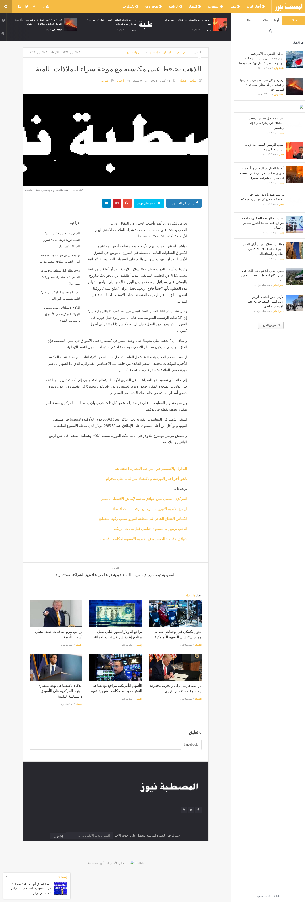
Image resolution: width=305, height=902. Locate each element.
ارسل (120, 80)
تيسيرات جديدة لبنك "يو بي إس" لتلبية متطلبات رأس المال (60, 295)
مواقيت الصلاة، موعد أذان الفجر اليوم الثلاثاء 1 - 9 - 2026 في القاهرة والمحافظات (263, 249)
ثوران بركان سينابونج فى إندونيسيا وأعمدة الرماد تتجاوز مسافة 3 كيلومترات (262, 84)
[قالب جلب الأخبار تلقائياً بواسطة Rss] (110, 863)
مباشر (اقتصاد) (136, 52)
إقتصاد (193, 6)
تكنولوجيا (129, 6)
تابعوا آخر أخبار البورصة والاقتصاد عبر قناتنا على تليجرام (146, 479)
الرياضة (174, 6)
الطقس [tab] (247, 20)
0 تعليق (137, 80)
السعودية (214, 6)
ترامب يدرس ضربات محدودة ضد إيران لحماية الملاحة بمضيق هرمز (60, 258)
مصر (233, 6)
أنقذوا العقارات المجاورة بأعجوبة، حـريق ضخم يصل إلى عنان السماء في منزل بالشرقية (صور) (262, 173)
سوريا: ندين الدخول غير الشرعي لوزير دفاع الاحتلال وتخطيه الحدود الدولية (262, 275)
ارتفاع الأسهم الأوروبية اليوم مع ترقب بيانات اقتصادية (148, 509)
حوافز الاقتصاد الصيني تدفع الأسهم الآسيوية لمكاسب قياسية (143, 539)
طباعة (105, 80)
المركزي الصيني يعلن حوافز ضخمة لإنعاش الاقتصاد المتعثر (144, 499)
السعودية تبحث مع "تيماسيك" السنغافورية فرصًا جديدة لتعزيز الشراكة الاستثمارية (61, 239)
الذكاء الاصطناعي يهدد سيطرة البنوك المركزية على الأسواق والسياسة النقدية (62, 314)
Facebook (191, 744)
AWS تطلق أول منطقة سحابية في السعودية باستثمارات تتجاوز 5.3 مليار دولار (60, 276)
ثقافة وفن (152, 6)
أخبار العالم (254, 6)
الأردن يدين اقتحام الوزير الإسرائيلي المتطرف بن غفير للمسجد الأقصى (265, 301)
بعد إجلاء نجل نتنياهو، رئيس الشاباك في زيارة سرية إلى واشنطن (266, 123)
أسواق (167, 52)
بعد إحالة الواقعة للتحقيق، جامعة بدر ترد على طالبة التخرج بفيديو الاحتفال (263, 223)
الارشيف (181, 52)
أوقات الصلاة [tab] (271, 20)
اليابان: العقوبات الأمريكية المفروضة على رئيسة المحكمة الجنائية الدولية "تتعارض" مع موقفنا (261, 58)
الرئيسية (196, 52)
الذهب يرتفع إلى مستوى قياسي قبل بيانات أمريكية (150, 529)
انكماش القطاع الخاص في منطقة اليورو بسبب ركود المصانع (143, 519)
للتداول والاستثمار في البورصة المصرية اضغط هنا (151, 468)
